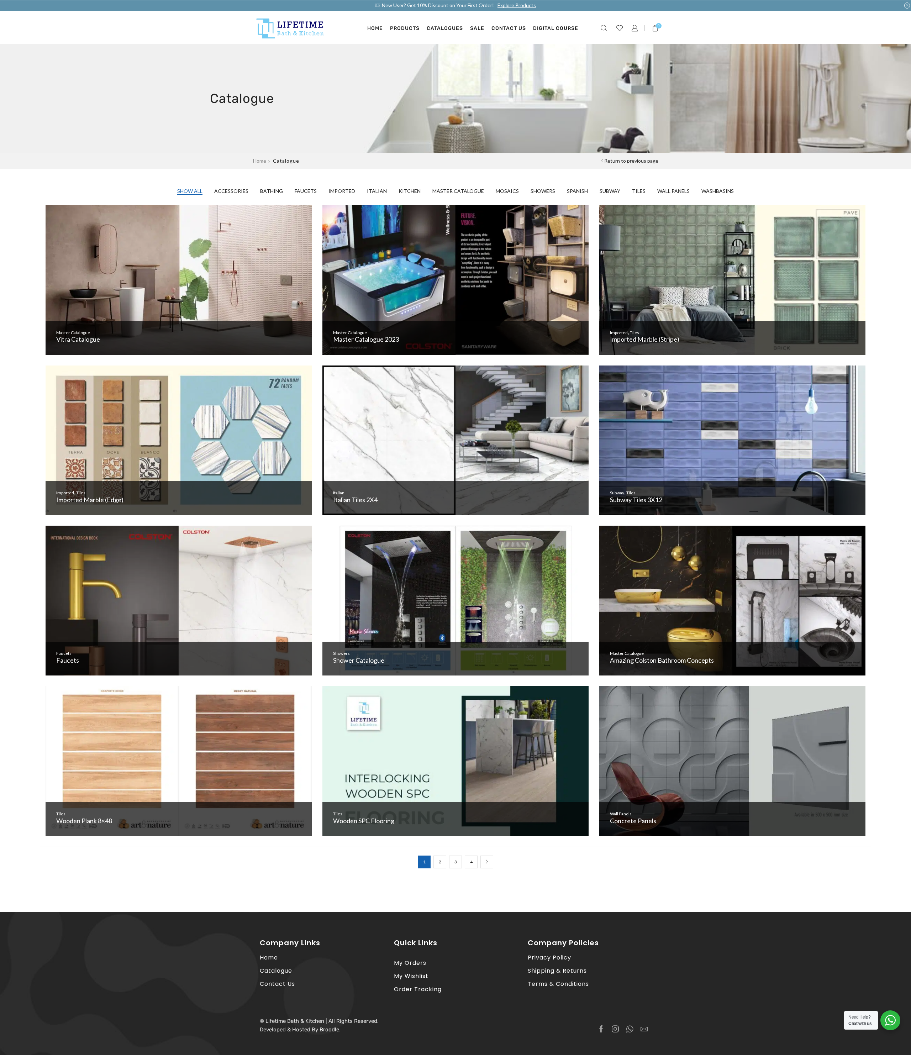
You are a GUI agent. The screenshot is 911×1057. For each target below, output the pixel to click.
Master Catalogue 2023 (366, 339)
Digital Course (555, 28)
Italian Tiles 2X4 (355, 500)
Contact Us (508, 28)
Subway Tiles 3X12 (636, 500)
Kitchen (410, 191)
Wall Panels (673, 191)
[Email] (644, 1028)
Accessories (231, 191)
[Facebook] (601, 1028)
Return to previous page (631, 161)
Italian (377, 191)
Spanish (577, 191)
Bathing (271, 191)
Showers (543, 191)
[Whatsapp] (629, 1028)
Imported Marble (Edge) (89, 500)
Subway (610, 191)
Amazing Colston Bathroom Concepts (662, 660)
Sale (477, 28)
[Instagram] (615, 1028)
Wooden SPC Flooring (363, 821)
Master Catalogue (458, 191)
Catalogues (445, 28)
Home (375, 28)
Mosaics (507, 191)
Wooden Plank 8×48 (84, 821)
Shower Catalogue (358, 660)
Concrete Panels (633, 821)
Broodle (329, 1029)
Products (405, 28)
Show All (189, 191)
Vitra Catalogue (78, 339)
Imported (341, 191)
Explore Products (516, 5)
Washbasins (717, 191)
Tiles (639, 191)
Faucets (306, 191)
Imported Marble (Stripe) (644, 339)
